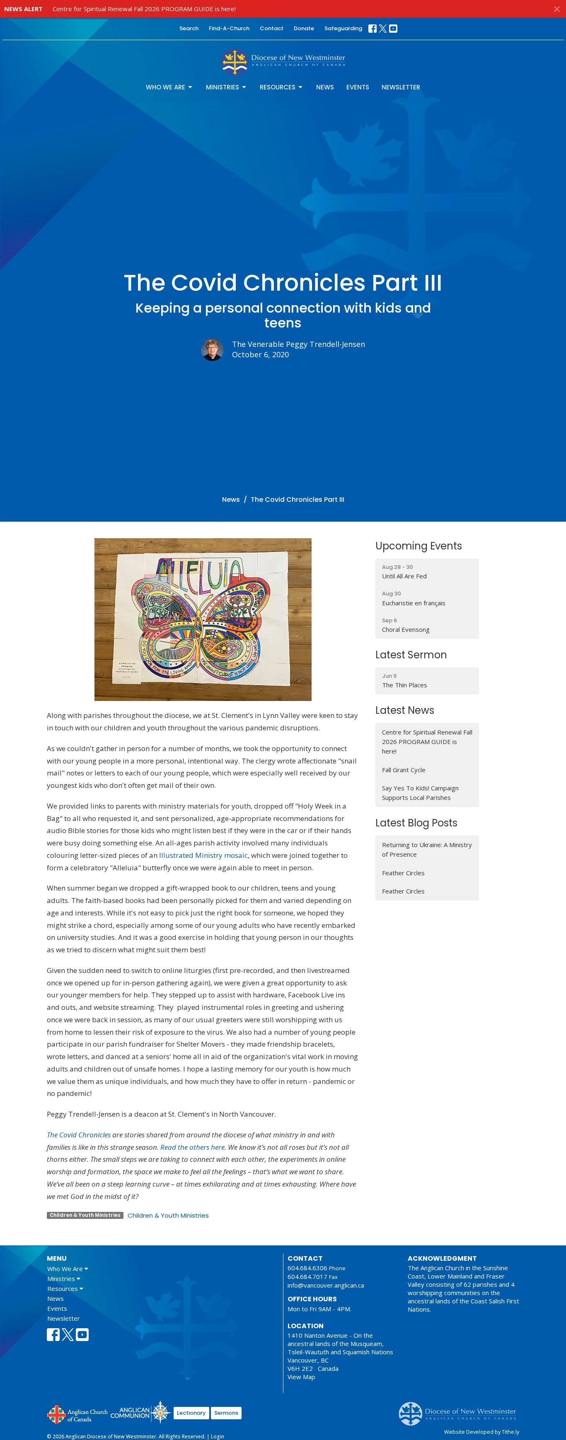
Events (357, 87)
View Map (301, 1377)
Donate (304, 28)
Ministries (222, 87)
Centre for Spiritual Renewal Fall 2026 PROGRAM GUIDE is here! (144, 9)
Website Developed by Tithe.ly (481, 1431)
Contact (271, 28)
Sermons (226, 1413)
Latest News (404, 710)
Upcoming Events (418, 546)
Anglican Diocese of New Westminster (460, 1409)
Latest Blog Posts (416, 823)
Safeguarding (343, 28)
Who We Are (165, 87)
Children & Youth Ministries (168, 1215)
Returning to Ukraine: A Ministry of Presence (427, 849)
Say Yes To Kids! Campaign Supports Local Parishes (420, 793)
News (325, 87)
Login (217, 1436)
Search (188, 28)
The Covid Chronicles (79, 1134)
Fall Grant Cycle (404, 770)
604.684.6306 (307, 1268)
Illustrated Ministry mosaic (203, 855)
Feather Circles (403, 873)
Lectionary (191, 1413)
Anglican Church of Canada (78, 1413)
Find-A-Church (229, 28)
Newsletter (401, 87)
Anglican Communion (141, 1412)
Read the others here (192, 1147)
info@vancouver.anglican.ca (326, 1285)
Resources (277, 87)
